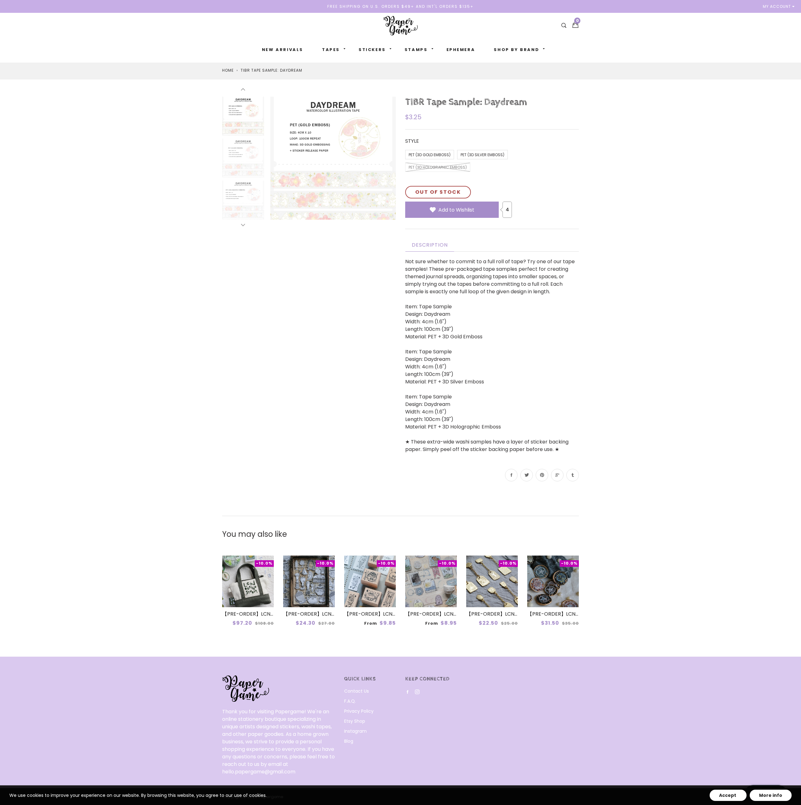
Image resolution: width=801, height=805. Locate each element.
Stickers (372, 50)
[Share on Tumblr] (572, 475)
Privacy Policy (359, 711)
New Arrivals (282, 50)
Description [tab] (430, 245)
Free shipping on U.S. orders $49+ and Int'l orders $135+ (400, 6)
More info (770, 795)
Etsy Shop (354, 721)
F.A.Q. (350, 701)
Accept (728, 795)
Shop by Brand (516, 50)
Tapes (331, 50)
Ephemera (460, 50)
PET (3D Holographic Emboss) (438, 167)
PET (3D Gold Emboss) (430, 154)
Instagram (355, 731)
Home (228, 70)
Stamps (416, 50)
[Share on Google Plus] (557, 475)
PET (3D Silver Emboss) (482, 154)
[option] (333, 158)
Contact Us (356, 691)
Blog (348, 741)
